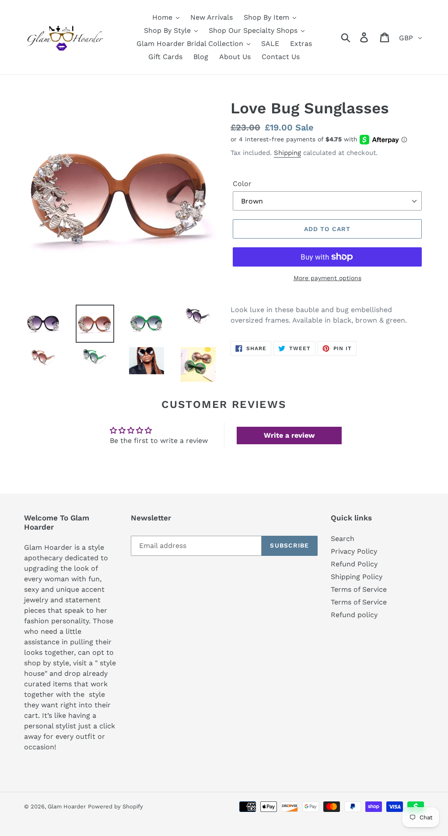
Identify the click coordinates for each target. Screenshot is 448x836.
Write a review (289, 435)
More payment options (327, 277)
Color (242, 183)
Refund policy (354, 615)
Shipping (287, 153)
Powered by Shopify (115, 806)
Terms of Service (359, 589)
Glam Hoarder (67, 806)
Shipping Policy (356, 577)
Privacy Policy (354, 551)
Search (342, 538)
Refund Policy (354, 564)
